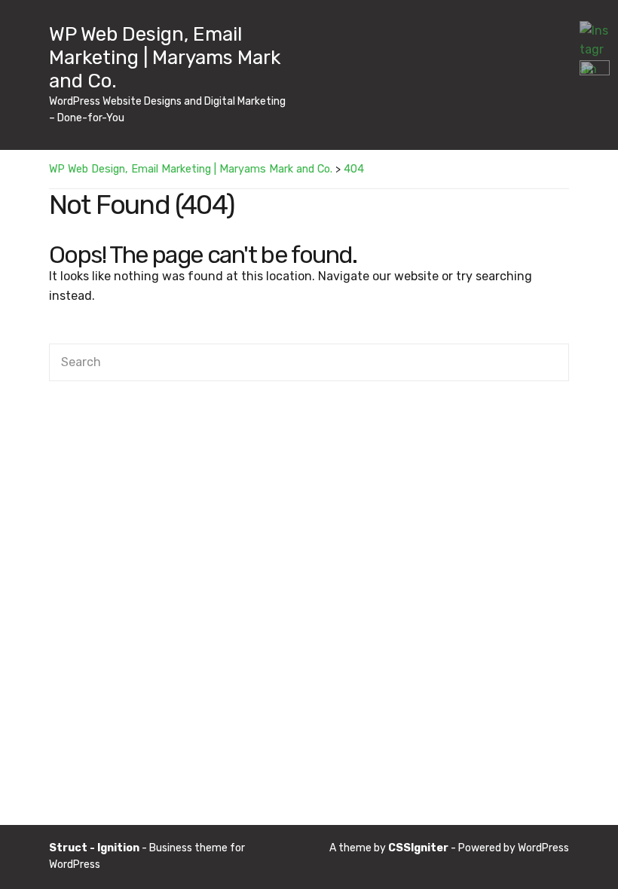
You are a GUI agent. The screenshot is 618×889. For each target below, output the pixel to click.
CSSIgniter (418, 848)
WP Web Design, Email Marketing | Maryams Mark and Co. (165, 58)
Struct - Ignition (94, 848)
